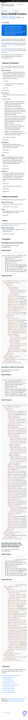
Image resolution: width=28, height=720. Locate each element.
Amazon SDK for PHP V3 (9, 688)
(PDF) (14, 34)
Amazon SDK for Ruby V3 (9, 692)
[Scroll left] (16, 4)
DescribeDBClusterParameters (16, 700)
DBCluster (12, 206)
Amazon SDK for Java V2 (9, 683)
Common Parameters (19, 67)
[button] (5, 22)
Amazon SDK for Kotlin (8, 686)
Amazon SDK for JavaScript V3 (10, 684)
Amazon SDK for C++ (8, 679)
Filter (11, 137)
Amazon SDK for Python (9, 690)
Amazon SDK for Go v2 (8, 681)
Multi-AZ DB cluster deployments (9, 50)
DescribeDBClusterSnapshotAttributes (16, 699)
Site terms (8, 712)
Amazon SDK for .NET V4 (9, 677)
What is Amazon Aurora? (9, 44)
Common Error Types (14, 225)
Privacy (4, 712)
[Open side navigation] (2, 8)
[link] (16, 11)
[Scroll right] (25, 4)
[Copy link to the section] (1, 63)
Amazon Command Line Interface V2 (12, 675)
